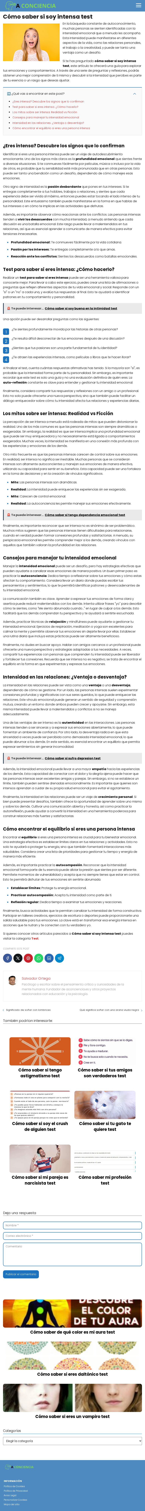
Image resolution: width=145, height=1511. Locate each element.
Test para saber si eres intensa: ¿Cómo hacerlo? (45, 107)
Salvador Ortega (36, 978)
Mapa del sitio (12, 1504)
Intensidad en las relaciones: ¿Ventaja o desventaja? (48, 123)
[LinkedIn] (49, 958)
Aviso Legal (10, 1495)
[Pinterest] (28, 958)
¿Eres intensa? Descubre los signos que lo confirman (48, 101)
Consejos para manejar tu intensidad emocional (45, 117)
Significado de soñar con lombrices (28, 1010)
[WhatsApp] (38, 958)
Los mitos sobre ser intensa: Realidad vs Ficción (44, 112)
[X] (17, 958)
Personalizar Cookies (15, 1499)
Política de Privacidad (16, 1490)
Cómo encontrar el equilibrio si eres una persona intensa (51, 128)
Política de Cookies (14, 1486)
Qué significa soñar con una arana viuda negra (109, 1010)
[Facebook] (7, 958)
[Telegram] (59, 958)
